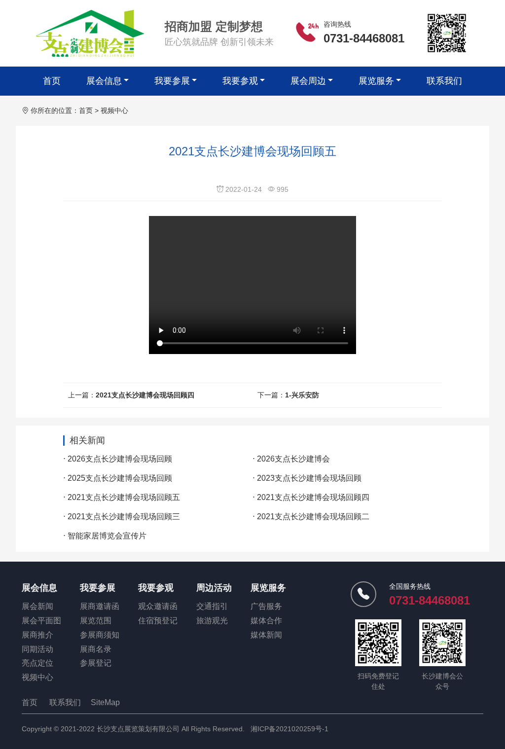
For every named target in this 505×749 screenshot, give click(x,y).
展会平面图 (41, 620)
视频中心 (114, 110)
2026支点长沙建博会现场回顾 (120, 459)
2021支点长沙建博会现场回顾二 (313, 516)
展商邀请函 (99, 606)
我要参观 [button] (240, 81)
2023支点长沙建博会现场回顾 (309, 478)
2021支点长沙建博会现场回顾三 (124, 516)
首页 (52, 81)
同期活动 (37, 649)
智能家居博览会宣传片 (107, 536)
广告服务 (266, 606)
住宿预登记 (158, 620)
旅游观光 (212, 620)
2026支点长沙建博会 (293, 459)
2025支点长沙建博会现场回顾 (120, 478)
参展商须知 (99, 635)
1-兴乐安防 (302, 395)
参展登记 (95, 663)
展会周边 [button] (308, 81)
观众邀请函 (158, 606)
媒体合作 (266, 620)
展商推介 (37, 635)
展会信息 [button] (104, 81)
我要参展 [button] (172, 81)
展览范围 (95, 620)
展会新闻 (37, 606)
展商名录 (95, 649)
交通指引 (212, 606)
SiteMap (105, 702)
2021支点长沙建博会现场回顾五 (124, 497)
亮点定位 (37, 663)
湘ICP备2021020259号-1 (289, 729)
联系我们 (444, 81)
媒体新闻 (266, 635)
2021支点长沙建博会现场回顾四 (145, 395)
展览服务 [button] (376, 81)
